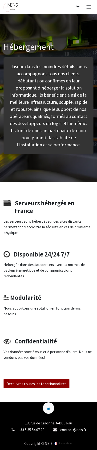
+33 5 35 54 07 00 (31, 429)
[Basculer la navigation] (88, 7)
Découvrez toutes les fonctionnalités (36, 383)
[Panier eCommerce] (77, 7)
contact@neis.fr (73, 429)
